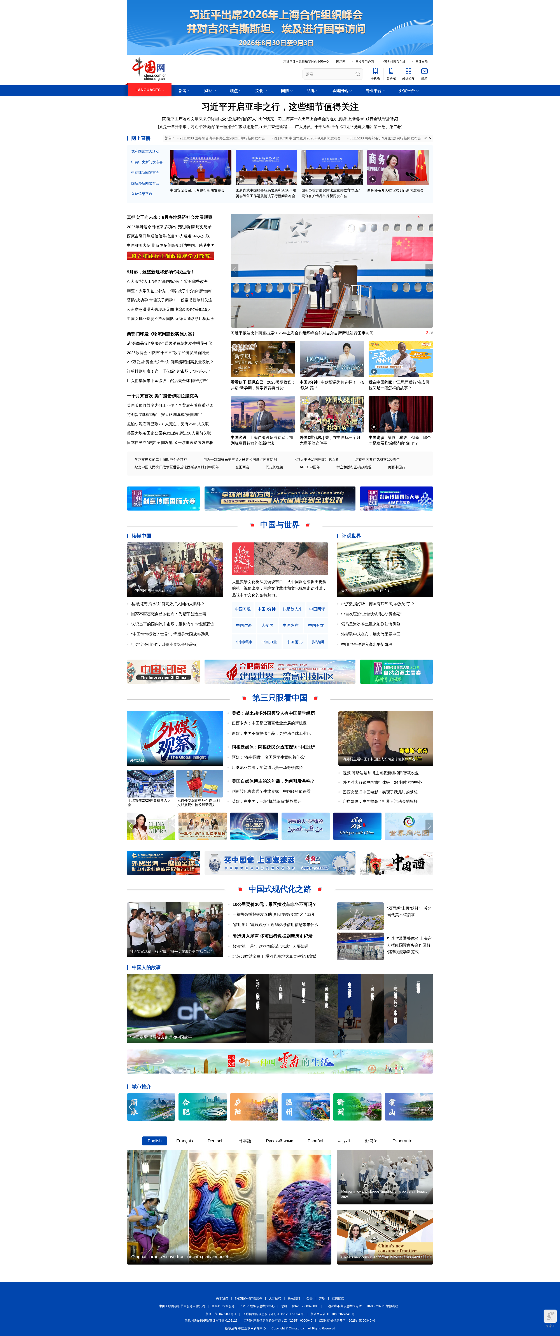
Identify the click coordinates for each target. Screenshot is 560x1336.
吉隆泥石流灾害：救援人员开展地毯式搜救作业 (272, 333)
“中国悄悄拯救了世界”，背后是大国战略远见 (170, 634)
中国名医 (239, 437)
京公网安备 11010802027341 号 (332, 1314)
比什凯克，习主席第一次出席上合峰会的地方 (297, 119)
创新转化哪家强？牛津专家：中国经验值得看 (271, 791)
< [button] (425, 138)
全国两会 (242, 467)
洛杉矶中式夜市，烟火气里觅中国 (370, 634)
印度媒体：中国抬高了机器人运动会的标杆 (380, 801)
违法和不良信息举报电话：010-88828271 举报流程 (363, 1306)
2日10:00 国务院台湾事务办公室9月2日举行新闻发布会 (222, 138)
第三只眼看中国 (280, 697)
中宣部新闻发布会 (145, 172)
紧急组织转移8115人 (193, 309)
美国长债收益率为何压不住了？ (365, 590)
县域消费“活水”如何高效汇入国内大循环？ (168, 604)
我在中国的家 (380, 382)
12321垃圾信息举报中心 (258, 1306)
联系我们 (294, 1298)
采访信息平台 (141, 194)
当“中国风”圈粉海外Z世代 (151, 590)
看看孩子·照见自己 (247, 382)
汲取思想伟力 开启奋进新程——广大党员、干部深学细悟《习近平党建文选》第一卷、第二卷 (320, 127)
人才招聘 (275, 1298)
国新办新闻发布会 (145, 183)
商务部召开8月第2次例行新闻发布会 (395, 190)
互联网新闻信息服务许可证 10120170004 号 (273, 1314)
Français (184, 1140)
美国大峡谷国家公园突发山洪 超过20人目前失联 (169, 433)
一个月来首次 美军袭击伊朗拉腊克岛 (162, 395)
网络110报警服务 (223, 1306)
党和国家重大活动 (145, 151)
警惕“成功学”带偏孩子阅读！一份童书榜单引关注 (169, 300)
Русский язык (279, 1140)
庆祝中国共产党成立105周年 (377, 459)
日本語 (244, 1140)
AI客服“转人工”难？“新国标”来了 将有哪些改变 (167, 281)
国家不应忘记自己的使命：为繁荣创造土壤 (168, 614)
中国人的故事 (146, 967)
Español (315, 1140)
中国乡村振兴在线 (393, 61)
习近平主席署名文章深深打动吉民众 (194, 119)
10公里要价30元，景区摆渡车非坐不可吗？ (275, 904)
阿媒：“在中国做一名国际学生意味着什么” (268, 757)
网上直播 (140, 138)
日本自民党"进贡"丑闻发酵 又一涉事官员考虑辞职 (170, 442)
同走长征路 (274, 467)
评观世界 (351, 536)
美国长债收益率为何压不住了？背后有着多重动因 (170, 405)
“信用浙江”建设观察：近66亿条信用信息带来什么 (275, 925)
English (155, 1140)
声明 (322, 1298)
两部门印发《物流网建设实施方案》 (162, 334)
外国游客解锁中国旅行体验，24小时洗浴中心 (382, 782)
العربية (344, 1140)
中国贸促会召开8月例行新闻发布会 (197, 190)
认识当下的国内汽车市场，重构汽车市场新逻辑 (172, 624)
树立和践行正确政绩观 (353, 467)
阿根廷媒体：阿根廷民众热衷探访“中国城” (273, 747)
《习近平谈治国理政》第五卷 (316, 459)
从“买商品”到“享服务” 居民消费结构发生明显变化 (169, 343)
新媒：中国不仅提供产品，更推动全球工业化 (271, 733)
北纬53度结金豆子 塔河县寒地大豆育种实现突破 (275, 956)
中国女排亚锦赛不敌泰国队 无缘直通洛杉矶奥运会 (171, 318)
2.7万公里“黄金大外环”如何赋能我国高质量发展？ (170, 362)
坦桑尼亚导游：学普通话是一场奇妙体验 (267, 767)
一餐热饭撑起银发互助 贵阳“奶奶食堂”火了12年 (274, 914)
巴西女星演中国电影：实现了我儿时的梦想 (380, 792)
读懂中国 (141, 536)
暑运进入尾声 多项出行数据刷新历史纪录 (273, 936)
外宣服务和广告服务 (248, 1298)
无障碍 (550, 1326)
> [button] (430, 138)
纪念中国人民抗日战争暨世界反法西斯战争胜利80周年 (177, 467)
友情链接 (338, 1298)
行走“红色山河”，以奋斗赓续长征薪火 (164, 644)
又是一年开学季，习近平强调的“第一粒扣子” (197, 127)
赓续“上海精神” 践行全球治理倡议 (367, 119)
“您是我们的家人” (242, 119)
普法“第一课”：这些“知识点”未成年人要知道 (271, 946)
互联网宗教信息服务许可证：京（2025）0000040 (278, 1320)
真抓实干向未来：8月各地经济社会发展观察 (169, 217)
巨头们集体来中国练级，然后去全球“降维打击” (167, 381)
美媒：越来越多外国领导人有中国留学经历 (273, 713)
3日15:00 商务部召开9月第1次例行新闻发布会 (385, 138)
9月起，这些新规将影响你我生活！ (161, 271)
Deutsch (216, 1140)
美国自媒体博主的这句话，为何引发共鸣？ (273, 781)
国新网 (340, 61)
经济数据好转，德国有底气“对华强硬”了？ (378, 604)
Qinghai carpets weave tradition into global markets (181, 1256)
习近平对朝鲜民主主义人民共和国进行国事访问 (240, 459)
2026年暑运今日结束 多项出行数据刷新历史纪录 (169, 227)
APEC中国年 (310, 467)
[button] (429, 270)
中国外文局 (420, 61)
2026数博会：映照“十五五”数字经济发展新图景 (168, 353)
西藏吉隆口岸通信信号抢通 (150, 236)
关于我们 (222, 1298)
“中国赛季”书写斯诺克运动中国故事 (161, 1037)
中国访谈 (376, 437)
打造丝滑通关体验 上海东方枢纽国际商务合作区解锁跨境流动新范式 (409, 945)
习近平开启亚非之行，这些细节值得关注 (280, 106)
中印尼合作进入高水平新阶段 (366, 644)
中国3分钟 (309, 382)
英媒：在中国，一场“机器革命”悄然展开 (266, 801)
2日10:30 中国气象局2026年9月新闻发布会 (307, 138)
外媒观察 (137, 760)
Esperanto (402, 1140)
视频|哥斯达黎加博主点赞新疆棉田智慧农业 (381, 773)
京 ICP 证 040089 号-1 (220, 1314)
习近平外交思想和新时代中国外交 (306, 61)
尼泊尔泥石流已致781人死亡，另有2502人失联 (168, 424)
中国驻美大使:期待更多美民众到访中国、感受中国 (171, 245)
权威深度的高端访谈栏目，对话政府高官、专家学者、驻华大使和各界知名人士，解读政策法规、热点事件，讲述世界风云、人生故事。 (279, 588)
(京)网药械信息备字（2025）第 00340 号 (347, 1320)
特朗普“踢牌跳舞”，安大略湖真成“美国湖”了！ (167, 414)
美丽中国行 (396, 467)
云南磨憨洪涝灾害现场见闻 (150, 309)
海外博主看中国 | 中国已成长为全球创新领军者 (379, 759)
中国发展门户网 (363, 61)
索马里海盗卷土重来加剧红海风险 (370, 624)
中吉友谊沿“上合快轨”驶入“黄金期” (371, 614)
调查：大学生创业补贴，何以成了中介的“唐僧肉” (169, 291)
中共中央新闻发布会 (147, 162)
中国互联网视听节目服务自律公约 (182, 1306)
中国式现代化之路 (280, 888)
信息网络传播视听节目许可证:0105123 (211, 1320)
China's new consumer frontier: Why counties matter (381, 1257)
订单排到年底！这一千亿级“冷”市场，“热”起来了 (169, 371)
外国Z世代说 (311, 437)
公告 (309, 1298)
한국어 (371, 1140)
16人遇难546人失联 (192, 236)
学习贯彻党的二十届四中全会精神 (161, 459)
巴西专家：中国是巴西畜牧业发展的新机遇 (269, 723)
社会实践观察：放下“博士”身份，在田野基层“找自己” (171, 951)
